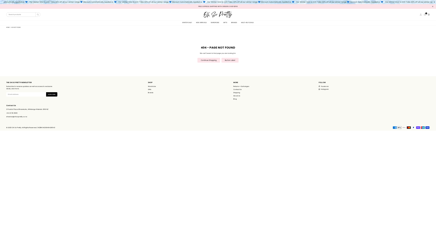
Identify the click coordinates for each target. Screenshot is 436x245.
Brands (234, 22)
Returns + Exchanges (241, 86)
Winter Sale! (187, 22)
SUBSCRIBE (52, 94)
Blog (235, 99)
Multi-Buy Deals (247, 22)
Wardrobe (215, 22)
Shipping (236, 93)
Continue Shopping (209, 60)
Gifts (225, 22)
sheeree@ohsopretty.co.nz (16, 117)
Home (8, 27)
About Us (236, 96)
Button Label (230, 60)
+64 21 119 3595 (11, 113)
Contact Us (237, 89)
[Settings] (428, 14)
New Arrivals (201, 22)
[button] (425, 14)
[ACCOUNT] (421, 14)
